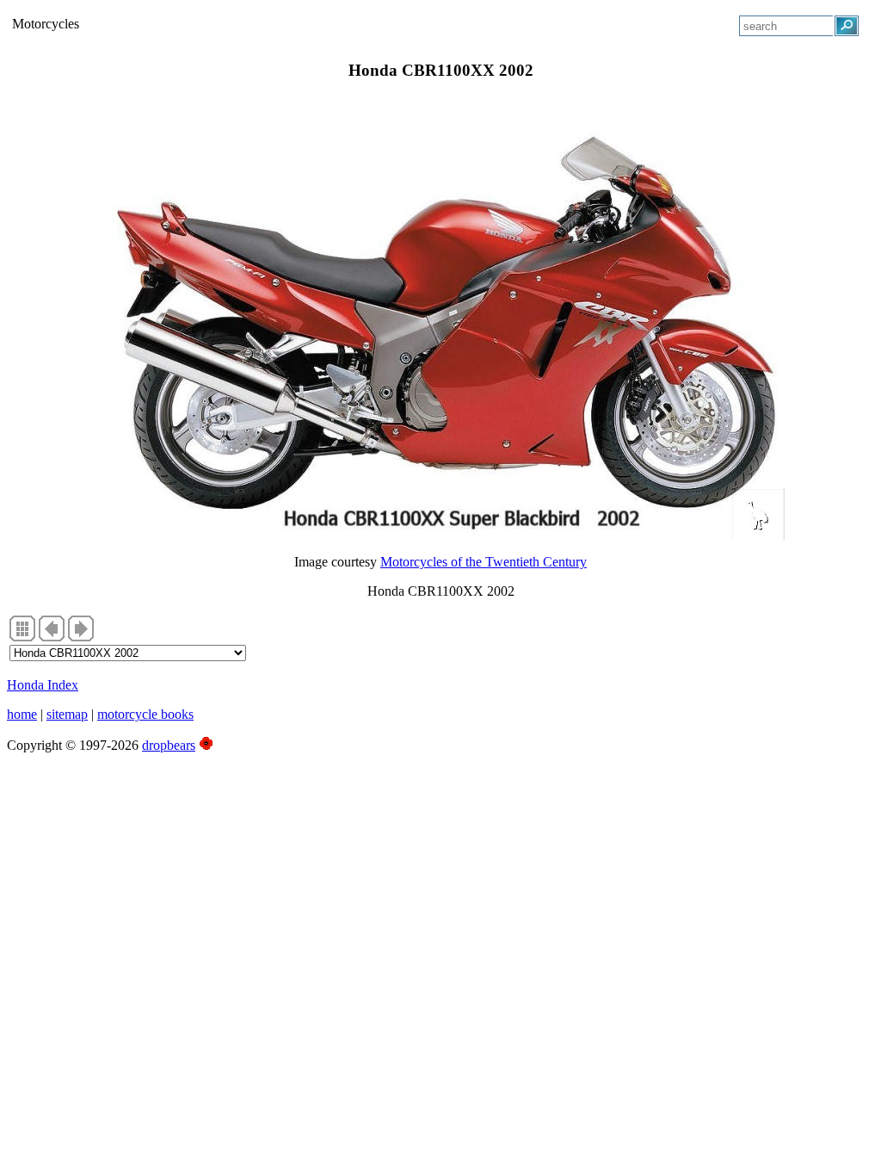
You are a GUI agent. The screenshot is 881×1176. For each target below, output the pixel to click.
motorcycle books (145, 714)
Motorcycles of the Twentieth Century (483, 561)
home (22, 714)
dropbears (168, 745)
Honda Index (42, 685)
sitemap (67, 714)
